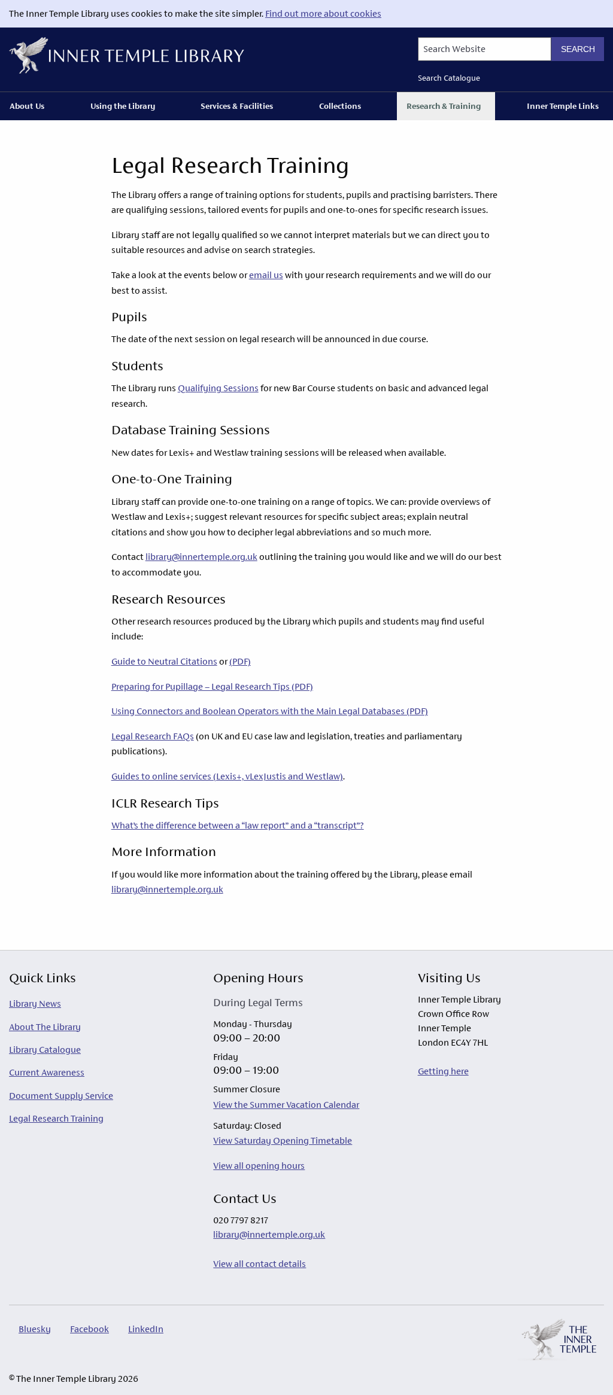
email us (266, 275)
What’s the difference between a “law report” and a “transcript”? (237, 825)
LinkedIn (145, 1329)
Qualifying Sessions (218, 388)
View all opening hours (259, 1166)
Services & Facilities (237, 106)
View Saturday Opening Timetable (282, 1140)
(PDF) (240, 661)
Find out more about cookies (323, 13)
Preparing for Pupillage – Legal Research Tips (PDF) (212, 686)
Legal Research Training (56, 1118)
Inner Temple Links (563, 106)
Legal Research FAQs (152, 736)
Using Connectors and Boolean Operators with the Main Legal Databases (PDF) (269, 711)
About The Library (45, 1027)
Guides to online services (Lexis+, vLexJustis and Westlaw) (227, 776)
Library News (35, 1003)
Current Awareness (46, 1072)
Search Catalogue (449, 78)
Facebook (89, 1329)
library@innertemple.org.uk (201, 557)
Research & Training (443, 106)
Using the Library (122, 106)
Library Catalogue (45, 1049)
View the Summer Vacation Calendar (286, 1104)
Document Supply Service (61, 1096)
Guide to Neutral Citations (164, 661)
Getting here (443, 1071)
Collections (340, 106)
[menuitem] (29, 106)
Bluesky (35, 1329)
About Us (27, 106)
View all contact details (259, 1264)
